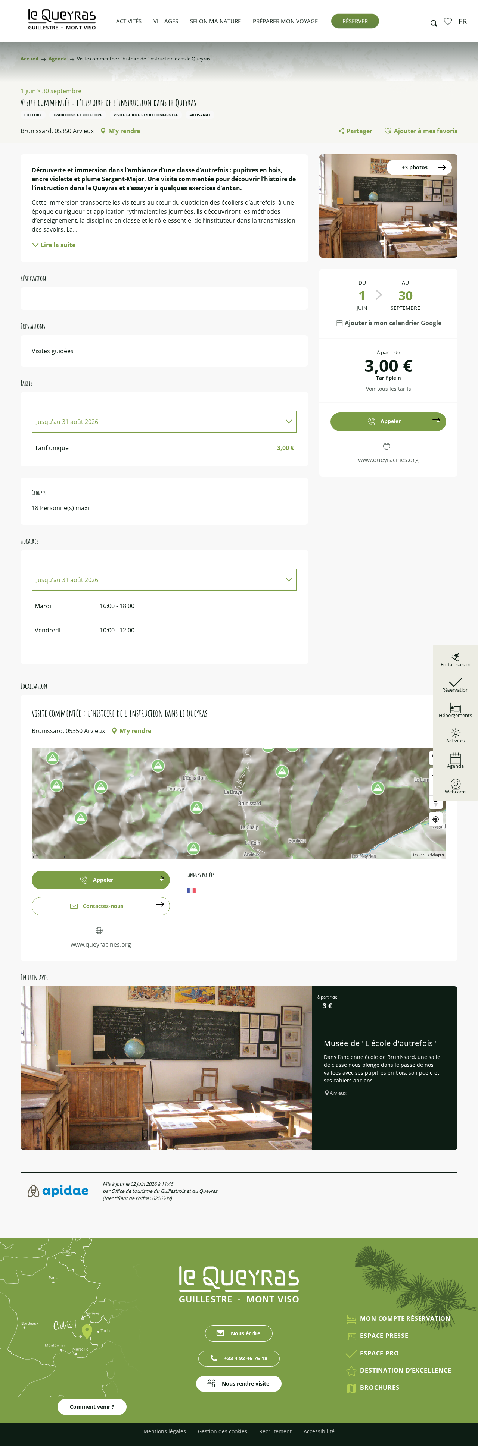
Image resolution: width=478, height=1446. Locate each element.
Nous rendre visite (245, 1383)
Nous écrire (245, 1333)
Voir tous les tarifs (388, 388)
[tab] (156, 421)
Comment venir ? (92, 1406)
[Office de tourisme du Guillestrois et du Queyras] (62, 23)
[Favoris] (449, 21)
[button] (431, 21)
